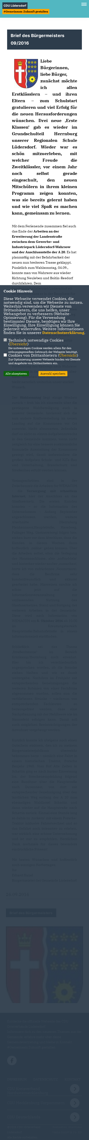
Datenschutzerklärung (63, 332)
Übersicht (18, 344)
